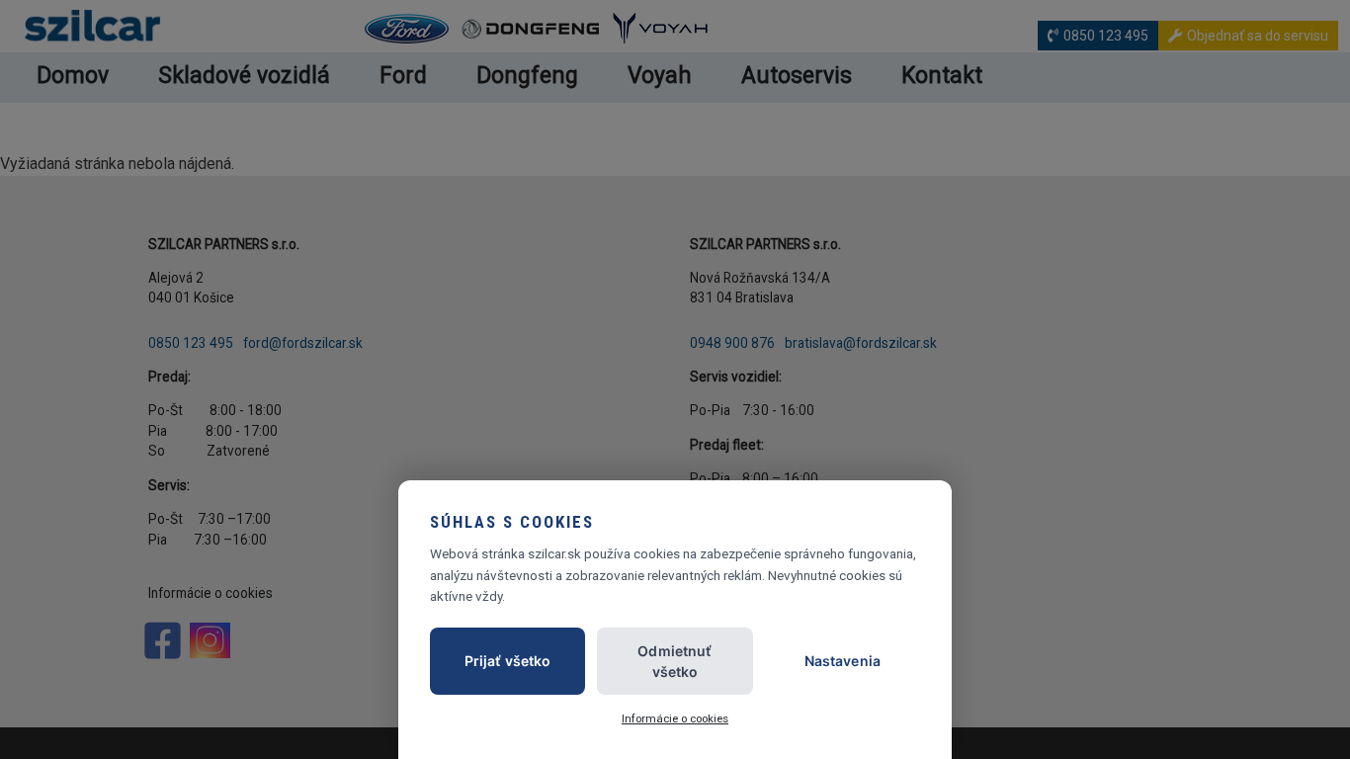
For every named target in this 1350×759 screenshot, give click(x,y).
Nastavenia (842, 660)
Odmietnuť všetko (674, 661)
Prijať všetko (507, 660)
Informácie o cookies (675, 718)
